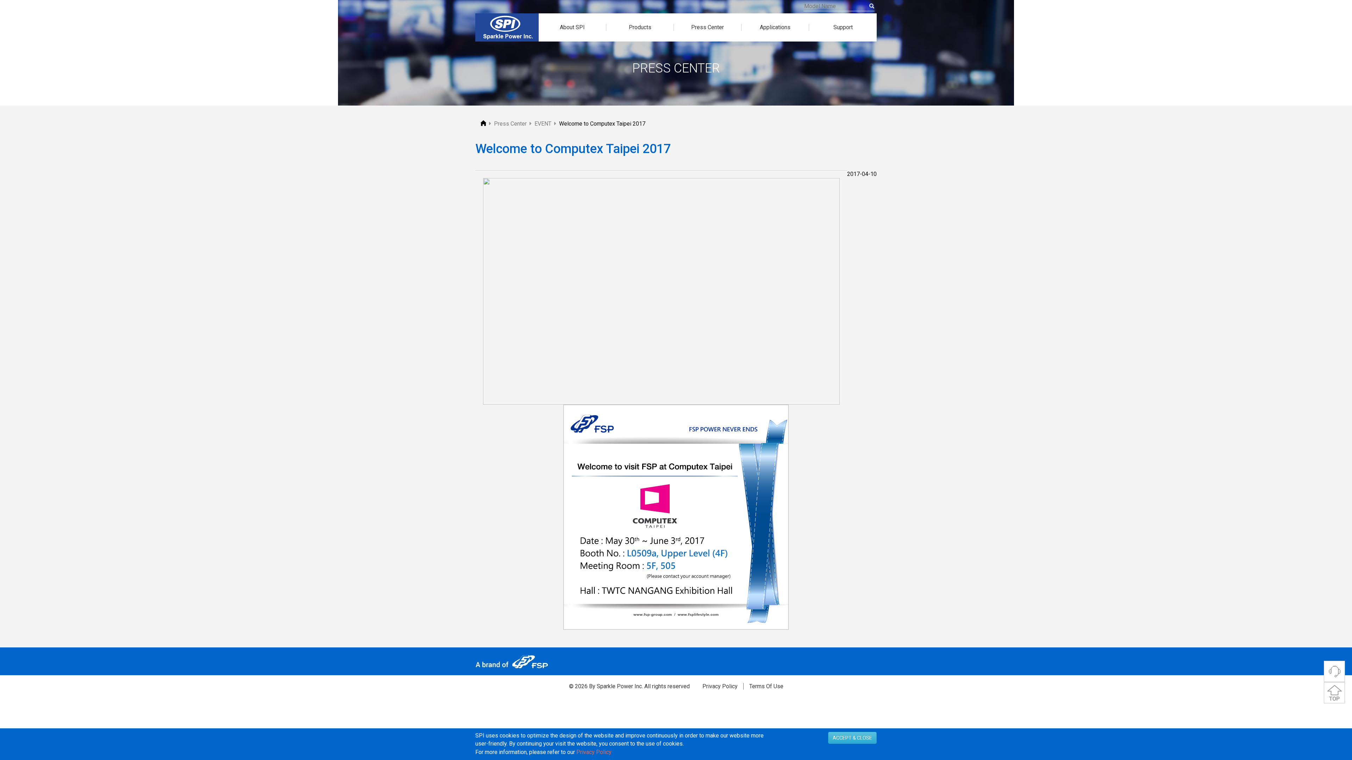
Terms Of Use (766, 686)
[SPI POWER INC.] (484, 123)
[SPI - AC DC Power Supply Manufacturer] (507, 27)
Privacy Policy (720, 686)
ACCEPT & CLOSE (852, 738)
